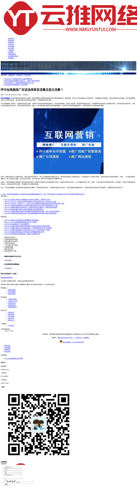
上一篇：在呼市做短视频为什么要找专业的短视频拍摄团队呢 (21, 194)
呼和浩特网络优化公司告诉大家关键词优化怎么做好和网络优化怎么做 (31, 205)
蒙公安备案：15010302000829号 (73, 342)
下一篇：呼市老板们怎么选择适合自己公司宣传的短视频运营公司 (63, 194)
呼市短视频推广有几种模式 (16, 84)
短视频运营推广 (13, 56)
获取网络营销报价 (7, 277)
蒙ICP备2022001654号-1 (65, 337)
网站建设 (11, 40)
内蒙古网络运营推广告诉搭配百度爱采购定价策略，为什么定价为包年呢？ (32, 211)
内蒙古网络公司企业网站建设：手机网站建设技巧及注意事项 (28, 228)
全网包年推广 (12, 299)
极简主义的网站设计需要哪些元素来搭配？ (22, 220)
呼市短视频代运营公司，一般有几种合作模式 (22, 81)
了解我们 (11, 50)
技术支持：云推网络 (82, 337)
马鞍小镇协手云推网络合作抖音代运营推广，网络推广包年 (27, 199)
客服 (21, 358)
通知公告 (11, 320)
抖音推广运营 (12, 301)
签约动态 (11, 48)
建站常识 (11, 314)
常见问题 (28, 75)
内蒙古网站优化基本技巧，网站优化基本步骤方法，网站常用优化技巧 (31, 207)
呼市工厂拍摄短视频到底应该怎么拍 (19, 82)
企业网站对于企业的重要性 (16, 224)
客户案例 (11, 46)
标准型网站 (12, 292)
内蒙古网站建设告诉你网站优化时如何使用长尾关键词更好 (27, 226)
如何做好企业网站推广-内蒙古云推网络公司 (22, 234)
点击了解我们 (5, 69)
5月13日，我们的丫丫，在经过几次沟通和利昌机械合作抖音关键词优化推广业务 (34, 203)
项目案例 (7, 347)
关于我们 (11, 325)
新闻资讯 (7, 349)
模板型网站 (12, 290)
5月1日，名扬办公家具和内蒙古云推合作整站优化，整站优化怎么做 (30, 201)
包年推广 (11, 52)
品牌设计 (11, 42)
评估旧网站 (8, 260)
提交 (6, 484)
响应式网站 (12, 294)
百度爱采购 (12, 54)
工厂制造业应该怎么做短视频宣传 (18, 79)
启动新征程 (8, 268)
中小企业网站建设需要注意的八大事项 (20, 222)
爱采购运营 (12, 305)
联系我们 (11, 58)
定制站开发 (12, 303)
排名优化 (11, 44)
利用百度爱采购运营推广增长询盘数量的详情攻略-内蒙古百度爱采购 (30, 213)
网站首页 (11, 38)
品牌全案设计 (12, 307)
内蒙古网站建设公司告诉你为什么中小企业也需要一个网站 (27, 230)
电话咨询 (7, 351)
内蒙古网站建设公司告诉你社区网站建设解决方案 (24, 232)
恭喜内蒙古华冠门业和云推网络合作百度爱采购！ (24, 209)
